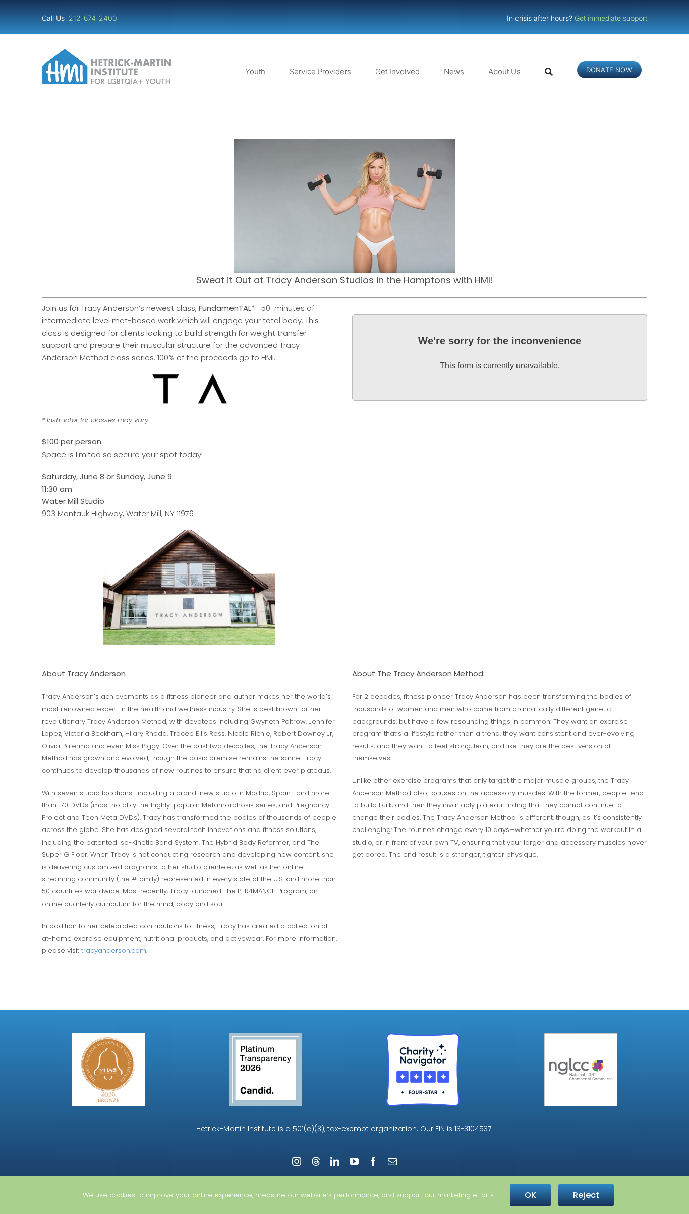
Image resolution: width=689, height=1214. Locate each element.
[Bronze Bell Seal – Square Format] (108, 1037)
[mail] (392, 1161)
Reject (586, 1195)
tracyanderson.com (113, 950)
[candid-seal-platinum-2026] (265, 1037)
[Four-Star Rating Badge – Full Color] (423, 1037)
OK (530, 1195)
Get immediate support (611, 18)
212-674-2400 (94, 18)
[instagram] (296, 1161)
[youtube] (354, 1161)
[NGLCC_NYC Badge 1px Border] (580, 1037)
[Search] (549, 71)
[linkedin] (334, 1161)
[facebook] (373, 1161)
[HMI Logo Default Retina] (108, 52)
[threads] (315, 1161)
